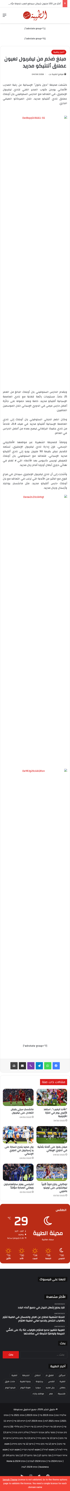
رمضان (62, 1387)
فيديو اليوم (10, 1387)
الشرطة (25, 1375)
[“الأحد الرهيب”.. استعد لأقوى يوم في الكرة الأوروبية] (51, 1097)
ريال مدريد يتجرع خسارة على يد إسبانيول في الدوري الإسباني (19, 1150)
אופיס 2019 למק (35, 1421)
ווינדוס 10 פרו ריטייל (53, 1427)
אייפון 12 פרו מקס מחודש (22, 1444)
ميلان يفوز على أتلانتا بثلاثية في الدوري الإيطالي (52, 1149)
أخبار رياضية (58, 52)
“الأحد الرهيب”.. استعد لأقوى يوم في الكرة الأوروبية (55, 1113)
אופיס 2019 (32, 1415)
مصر (51, 1394)
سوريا (38, 1387)
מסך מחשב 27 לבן (29, 1455)
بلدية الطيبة (25, 1381)
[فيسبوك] (56, 1065)
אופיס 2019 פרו (46, 1415)
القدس (51, 1381)
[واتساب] (47, 1065)
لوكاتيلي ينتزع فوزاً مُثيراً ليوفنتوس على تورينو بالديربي (54, 1187)
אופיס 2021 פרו (18, 1415)
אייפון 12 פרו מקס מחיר (46, 1444)
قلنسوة (61, 1394)
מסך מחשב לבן (45, 1455)
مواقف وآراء (38, 1394)
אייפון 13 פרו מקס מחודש (24, 1438)
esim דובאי (15, 1450)
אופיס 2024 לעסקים (37, 1461)
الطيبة (14, 1375)
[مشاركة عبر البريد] (22, 1065)
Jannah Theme (10, 1480)
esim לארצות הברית (31, 1450)
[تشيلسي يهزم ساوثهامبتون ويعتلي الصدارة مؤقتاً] (18, 1172)
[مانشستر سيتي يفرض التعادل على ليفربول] (18, 1097)
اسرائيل (62, 1375)
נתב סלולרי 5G (17, 1427)
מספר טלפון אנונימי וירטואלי (43, 1432)
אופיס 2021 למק (51, 1421)
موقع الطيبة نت (56, 74)
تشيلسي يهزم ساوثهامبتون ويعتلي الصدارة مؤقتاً (19, 1186)
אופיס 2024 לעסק (29, 1467)
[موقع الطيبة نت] (35, 15)
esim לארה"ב (48, 1450)
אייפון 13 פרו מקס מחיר (47, 1438)
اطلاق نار (50, 1375)
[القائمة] (4, 17)
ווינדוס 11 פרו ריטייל (33, 1427)
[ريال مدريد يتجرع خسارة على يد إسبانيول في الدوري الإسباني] (18, 1134)
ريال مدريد (50, 1387)
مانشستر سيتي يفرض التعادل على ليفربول (22, 1111)
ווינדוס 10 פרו (19, 1421)
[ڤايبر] (30, 1065)
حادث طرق (10, 1381)
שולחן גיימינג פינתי (21, 1432)
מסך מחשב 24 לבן (11, 1455)
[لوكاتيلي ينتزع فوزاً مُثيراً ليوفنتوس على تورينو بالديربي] (51, 1172)
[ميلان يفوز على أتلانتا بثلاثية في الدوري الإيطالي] (51, 1134)
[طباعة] (14, 1065)
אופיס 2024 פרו (55, 1461)
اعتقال (37, 1375)
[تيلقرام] (39, 1065)
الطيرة (62, 1381)
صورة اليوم (25, 1387)
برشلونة (39, 1381)
